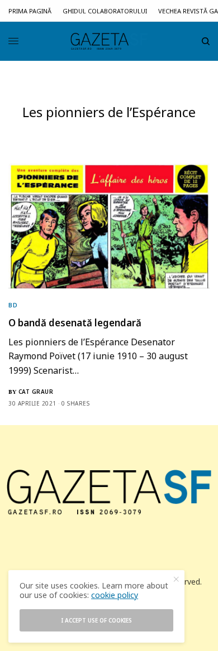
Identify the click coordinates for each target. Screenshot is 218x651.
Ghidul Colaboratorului (105, 11)
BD (13, 305)
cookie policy (114, 595)
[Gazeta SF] (109, 41)
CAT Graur (36, 392)
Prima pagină (29, 11)
